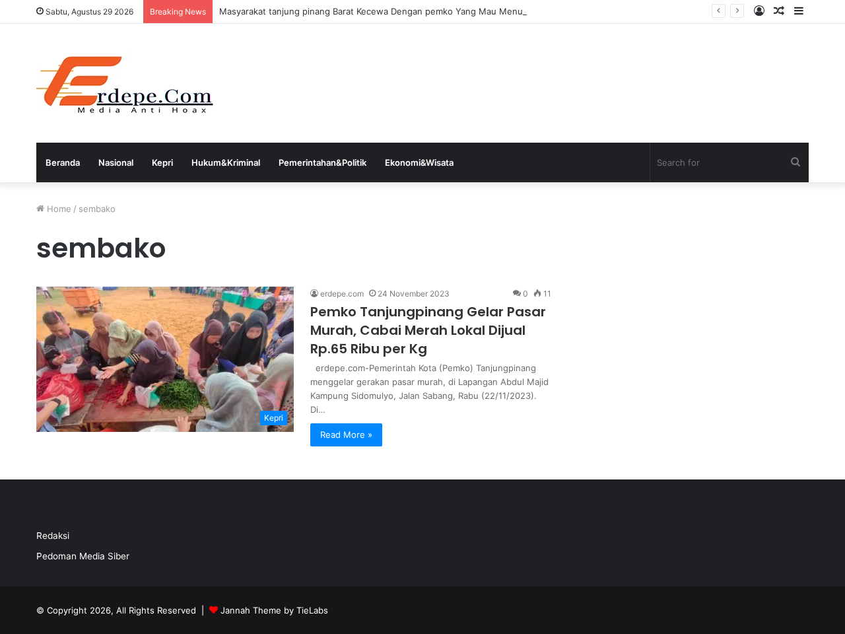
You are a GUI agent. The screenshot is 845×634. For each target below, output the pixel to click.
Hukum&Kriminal (225, 162)
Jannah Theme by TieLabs (274, 610)
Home (57, 208)
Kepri (162, 162)
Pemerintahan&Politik (322, 162)
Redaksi (52, 535)
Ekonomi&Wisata (419, 162)
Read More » (346, 434)
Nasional (115, 162)
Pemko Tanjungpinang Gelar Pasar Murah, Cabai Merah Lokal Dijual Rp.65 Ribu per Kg (428, 330)
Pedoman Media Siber (82, 556)
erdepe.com (342, 294)
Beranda (63, 162)
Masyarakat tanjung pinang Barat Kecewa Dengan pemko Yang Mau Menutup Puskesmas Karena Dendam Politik (449, 11)
